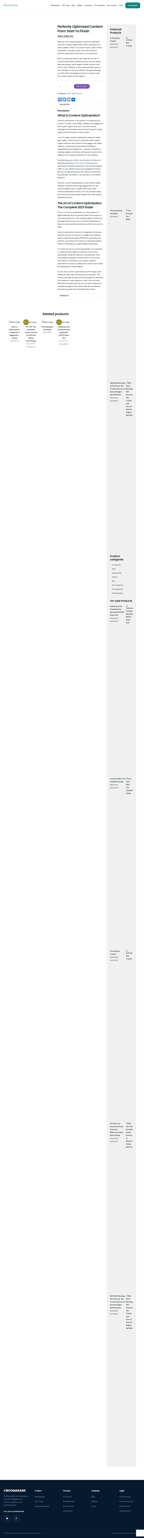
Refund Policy (124, 1511)
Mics (113, 581)
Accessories (116, 565)
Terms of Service (126, 1501)
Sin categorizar (117, 585)
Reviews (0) (64, 296)
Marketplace (55, 5)
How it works (112, 5)
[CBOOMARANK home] (23, 5)
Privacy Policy (125, 1497)
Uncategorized (117, 589)
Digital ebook (77, 93)
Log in (121, 5)
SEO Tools (66, 5)
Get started (132, 5)
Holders (114, 577)
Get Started (67, 1511)
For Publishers (99, 5)
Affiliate (80, 5)
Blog (73, 5)
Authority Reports (42, 1506)
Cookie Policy (124, 1506)
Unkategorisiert (117, 593)
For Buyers (88, 5)
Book (69, 93)
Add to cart (82, 86)
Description (65, 105)
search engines (79, 163)
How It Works (68, 1506)
